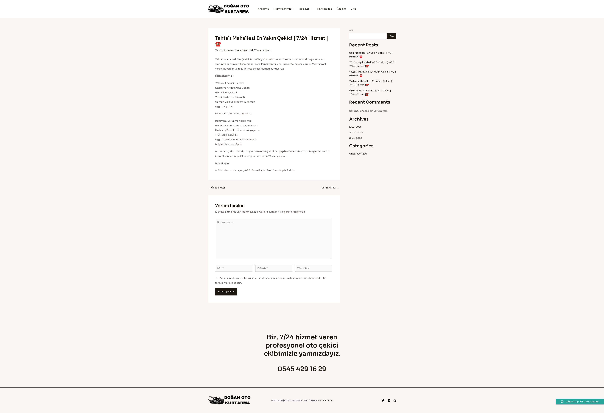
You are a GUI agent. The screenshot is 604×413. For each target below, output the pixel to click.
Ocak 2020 (355, 138)
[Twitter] (383, 400)
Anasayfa (263, 8)
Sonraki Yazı (330, 187)
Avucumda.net (325, 400)
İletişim (341, 8)
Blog (353, 8)
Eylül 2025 (355, 126)
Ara (351, 30)
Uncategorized (244, 50)
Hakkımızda (324, 8)
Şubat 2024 (356, 132)
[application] (292, 9)
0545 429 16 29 (302, 369)
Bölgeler (304, 8)
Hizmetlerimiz (282, 8)
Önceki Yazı (216, 187)
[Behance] (389, 400)
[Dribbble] (395, 400)
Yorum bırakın (224, 50)
